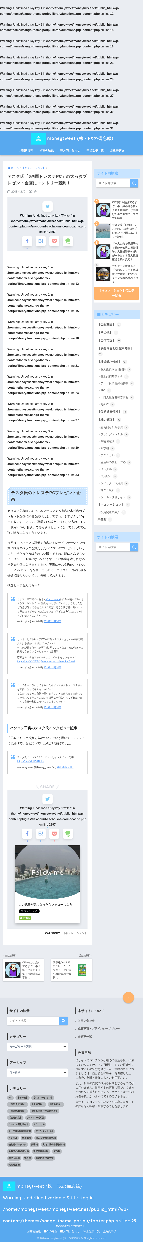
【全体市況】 (109, 340)
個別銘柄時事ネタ (114, 376)
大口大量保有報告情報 (117, 397)
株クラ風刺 (110, 490)
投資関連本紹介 (112, 512)
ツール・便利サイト (115, 497)
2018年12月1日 (65, 767)
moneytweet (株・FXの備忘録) (80, 138)
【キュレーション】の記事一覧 (116, 293)
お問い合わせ (71, 150)
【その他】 (107, 332)
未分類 (104, 519)
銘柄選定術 (109, 441)
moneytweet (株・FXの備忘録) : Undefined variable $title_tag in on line (69, 1187)
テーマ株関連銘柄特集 (117, 383)
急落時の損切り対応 (115, 462)
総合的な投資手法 (114, 427)
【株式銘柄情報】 (112, 361)
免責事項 (118, 150)
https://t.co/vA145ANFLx (30, 761)
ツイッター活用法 (114, 483)
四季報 (107, 448)
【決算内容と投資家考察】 (115, 351)
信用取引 (108, 476)
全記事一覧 (97, 150)
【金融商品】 (109, 324)
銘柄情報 (27, 150)
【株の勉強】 (109, 419)
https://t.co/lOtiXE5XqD (30, 661)
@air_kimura (53, 599)
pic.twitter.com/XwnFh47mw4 (59, 661)
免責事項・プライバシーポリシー (99, 1028)
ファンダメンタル (114, 434)
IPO (105, 390)
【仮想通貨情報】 (112, 411)
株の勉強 (48, 150)
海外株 (107, 404)
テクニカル (110, 455)
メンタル (108, 469)
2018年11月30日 (52, 621)
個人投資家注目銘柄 (115, 369)
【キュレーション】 (75, 933)
